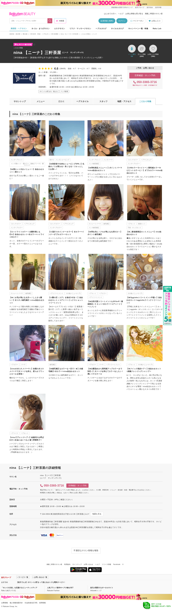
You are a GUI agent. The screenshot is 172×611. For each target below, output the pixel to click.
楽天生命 (150, 7)
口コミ (62, 101)
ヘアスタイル (83, 101)
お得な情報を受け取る (134, 14)
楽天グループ (139, 7)
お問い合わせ (88, 564)
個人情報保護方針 (16, 603)
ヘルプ (121, 14)
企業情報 (4, 603)
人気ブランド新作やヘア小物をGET (60, 588)
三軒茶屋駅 (54, 34)
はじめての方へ (110, 14)
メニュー (41, 101)
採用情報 (42, 603)
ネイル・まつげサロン (40, 28)
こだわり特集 (85, 34)
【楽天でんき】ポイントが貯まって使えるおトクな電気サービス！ (40, 582)
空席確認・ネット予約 (145, 75)
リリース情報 (106, 564)
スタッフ (103, 101)
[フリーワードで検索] (49, 20)
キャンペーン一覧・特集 (138, 28)
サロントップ (20, 101)
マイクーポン (138, 21)
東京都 (25, 34)
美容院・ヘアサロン (19, 28)
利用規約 (67, 564)
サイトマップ (77, 564)
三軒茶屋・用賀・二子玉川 (39, 34)
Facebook (116, 564)
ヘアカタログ (101, 28)
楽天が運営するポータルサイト (101, 588)
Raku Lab (157, 28)
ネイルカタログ (117, 28)
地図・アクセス (124, 101)
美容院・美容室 (14, 34)
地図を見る (96, 514)
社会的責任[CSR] (31, 603)
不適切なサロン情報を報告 (86, 550)
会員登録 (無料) (106, 21)
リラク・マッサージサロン (80, 28)
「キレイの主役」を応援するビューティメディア (19, 588)
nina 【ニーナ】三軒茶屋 (69, 34)
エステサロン (59, 28)
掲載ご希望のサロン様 (154, 14)
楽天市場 (158, 7)
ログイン (121, 21)
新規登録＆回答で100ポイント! (122, 7)
